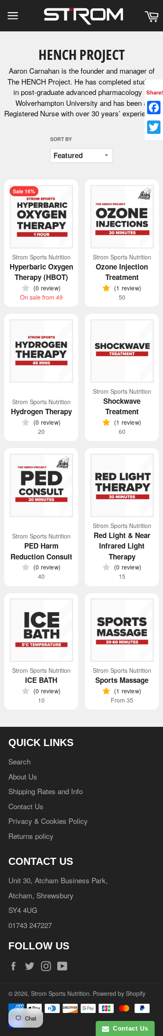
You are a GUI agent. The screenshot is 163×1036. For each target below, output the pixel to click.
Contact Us (25, 806)
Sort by (61, 139)
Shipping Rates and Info (45, 791)
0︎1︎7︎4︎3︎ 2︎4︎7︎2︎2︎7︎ (30, 925)
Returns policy (30, 836)
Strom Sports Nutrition (60, 993)
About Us (22, 776)
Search (19, 761)
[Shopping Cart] (151, 15)
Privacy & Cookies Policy (48, 820)
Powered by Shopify (119, 993)
